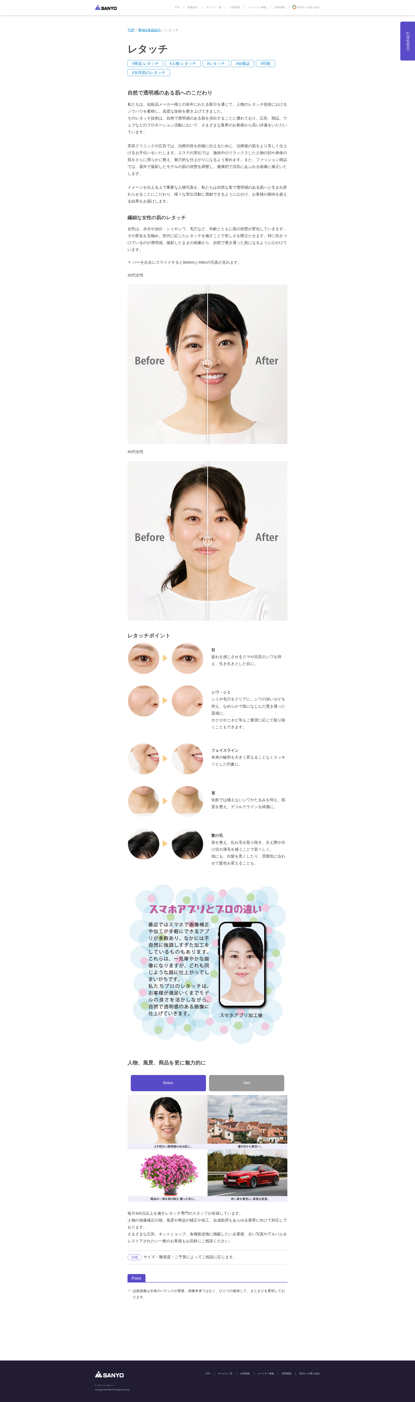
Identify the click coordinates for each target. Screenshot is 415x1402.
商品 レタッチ (146, 63)
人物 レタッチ (184, 63)
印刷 (266, 63)
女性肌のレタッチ (149, 72)
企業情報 (235, 7)
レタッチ (217, 63)
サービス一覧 (214, 7)
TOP (177, 7)
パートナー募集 (257, 7)
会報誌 (244, 63)
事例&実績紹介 (149, 30)
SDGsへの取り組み (308, 7)
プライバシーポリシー (105, 1385)
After (246, 1083)
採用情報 (279, 7)
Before (168, 1083)
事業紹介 (192, 7)
